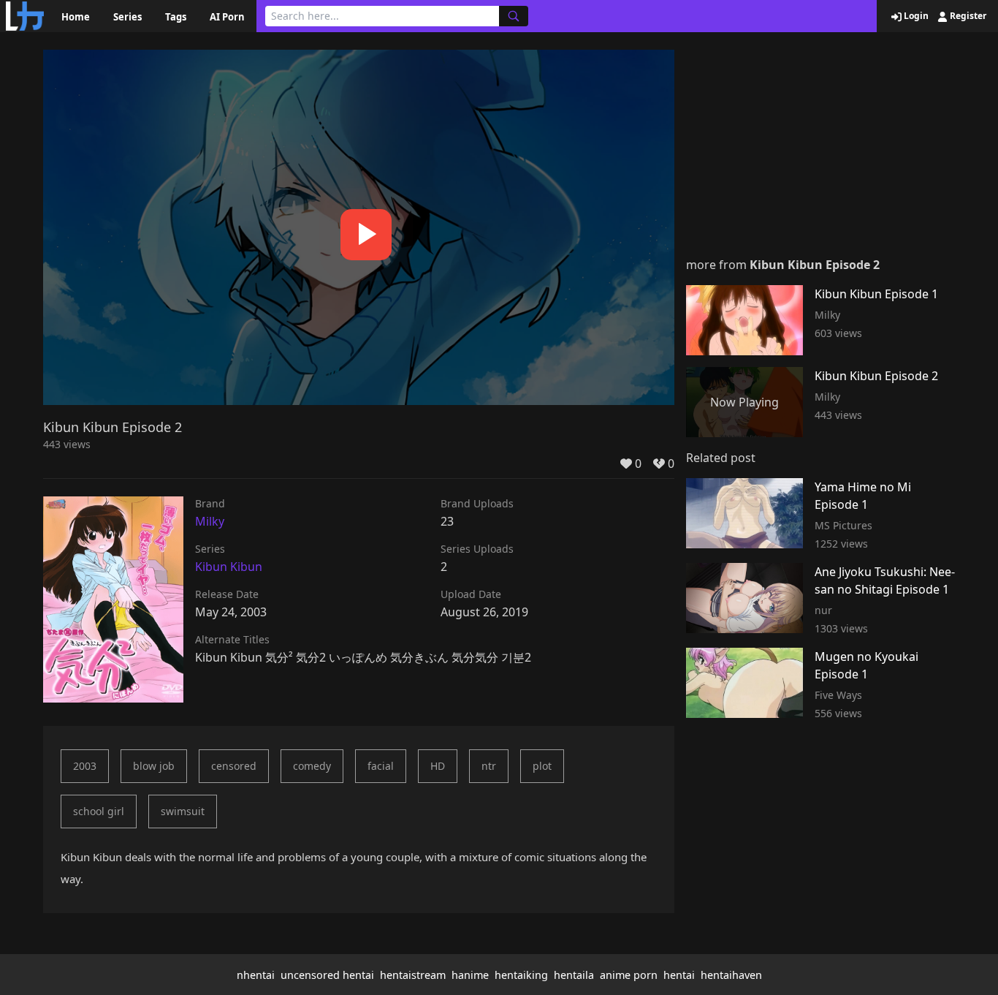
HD (437, 766)
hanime (470, 975)
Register (967, 16)
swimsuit (183, 811)
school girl (98, 811)
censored (233, 766)
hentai (679, 975)
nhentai (256, 975)
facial (380, 766)
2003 (84, 766)
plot (542, 766)
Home (75, 16)
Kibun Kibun (228, 567)
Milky (209, 521)
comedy (312, 766)
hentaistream (413, 975)
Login (915, 16)
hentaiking (521, 975)
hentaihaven (731, 975)
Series (127, 16)
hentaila (574, 975)
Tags (175, 16)
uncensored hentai (327, 975)
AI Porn (227, 16)
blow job (154, 766)
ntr (488, 766)
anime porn (629, 975)
